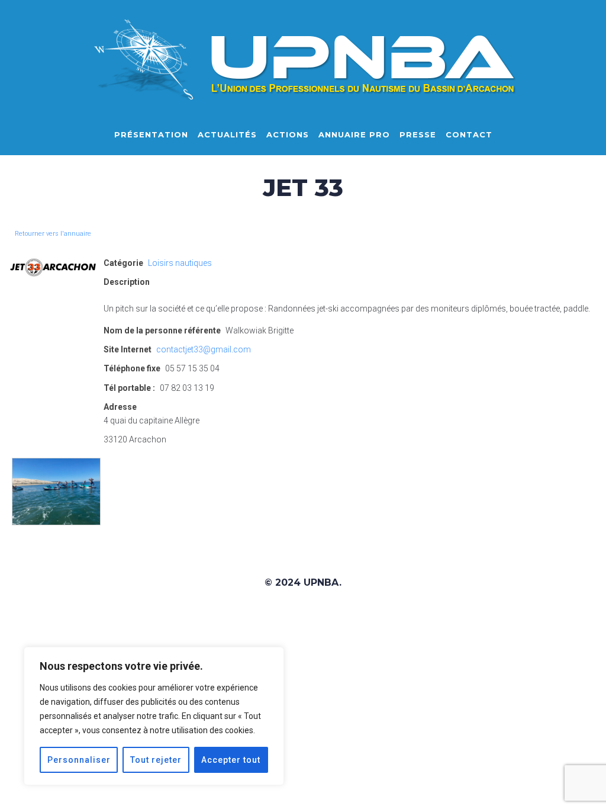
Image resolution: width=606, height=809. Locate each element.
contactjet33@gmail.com (203, 349)
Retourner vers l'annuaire (53, 233)
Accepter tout (230, 760)
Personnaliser (79, 760)
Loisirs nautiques (180, 263)
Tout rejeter (156, 760)
